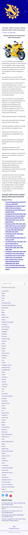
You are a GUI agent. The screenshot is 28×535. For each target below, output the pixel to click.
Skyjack (4, 453)
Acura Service (5, 291)
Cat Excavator (5, 329)
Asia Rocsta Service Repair (8, 305)
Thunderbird (5, 465)
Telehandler (5, 460)
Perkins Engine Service (7, 441)
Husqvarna (4, 377)
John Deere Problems (7, 396)
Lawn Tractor (5, 417)
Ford (3, 360)
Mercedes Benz (6, 427)
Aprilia (3, 295)
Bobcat (3, 315)
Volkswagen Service (7, 479)
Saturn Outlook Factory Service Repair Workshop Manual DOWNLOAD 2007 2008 (14, 261)
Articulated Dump (6, 303)
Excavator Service (14, 528)
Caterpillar (4, 331)
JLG (3, 391)
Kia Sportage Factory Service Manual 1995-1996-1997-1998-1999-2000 (14, 247)
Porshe (3, 446)
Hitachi (3, 372)
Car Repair (4, 324)
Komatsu (4, 408)
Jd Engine (4, 386)
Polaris (3, 444)
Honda (3, 374)
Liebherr (4, 420)
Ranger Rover (5, 448)
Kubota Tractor (5, 413)
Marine (3, 422)
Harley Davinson (6, 367)
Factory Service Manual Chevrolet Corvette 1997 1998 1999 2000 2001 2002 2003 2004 (15, 229)
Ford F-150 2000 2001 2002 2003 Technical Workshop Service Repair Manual (15, 267)
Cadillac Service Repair (7, 322)
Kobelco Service (6, 403)
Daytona (4, 346)
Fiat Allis (4, 358)
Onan (3, 439)
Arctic (3, 298)
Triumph (5, 32)
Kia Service (4, 401)
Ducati (3, 350)
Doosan (4, 348)
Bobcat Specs (5, 317)
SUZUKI (4, 458)
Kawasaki (4, 398)
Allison (3, 293)
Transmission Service (7, 472)
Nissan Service (5, 436)
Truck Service (5, 477)
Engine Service (5, 353)
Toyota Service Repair (7, 467)
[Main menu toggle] (25, 11)
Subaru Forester (6, 456)
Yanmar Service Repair (7, 491)
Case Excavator (6, 326)
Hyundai (4, 379)
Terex (3, 463)
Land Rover (4, 415)
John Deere (5, 393)
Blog (14, 526)
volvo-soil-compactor (7, 484)
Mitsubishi (4, 429)
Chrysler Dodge (6, 338)
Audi (3, 310)
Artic (3, 300)
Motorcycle (4, 432)
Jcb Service (5, 384)
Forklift (3, 362)
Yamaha (4, 489)
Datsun (3, 343)
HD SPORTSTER (6, 369)
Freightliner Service (7, 365)
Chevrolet (4, 336)
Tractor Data (5, 470)
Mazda (3, 424)
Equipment (4, 355)
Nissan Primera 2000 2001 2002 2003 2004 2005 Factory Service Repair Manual (14, 220)
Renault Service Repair (7, 451)
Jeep (3, 389)
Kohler (3, 405)
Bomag (3, 319)
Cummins (4, 341)
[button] (27, 1)
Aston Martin (5, 307)
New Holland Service (7, 434)
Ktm (3, 410)
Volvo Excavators (6, 482)
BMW (3, 312)
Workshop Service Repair (8, 487)
